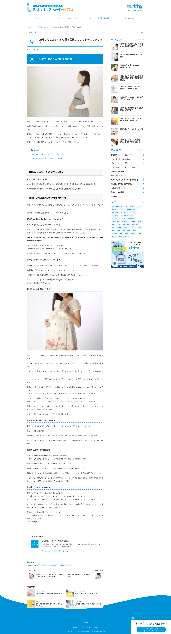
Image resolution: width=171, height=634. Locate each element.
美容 (126, 233)
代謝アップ (125, 221)
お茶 (126, 206)
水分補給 (114, 233)
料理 (134, 230)
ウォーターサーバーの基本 (120, 159)
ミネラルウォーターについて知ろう (123, 167)
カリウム (114, 209)
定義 (140, 227)
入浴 (118, 224)
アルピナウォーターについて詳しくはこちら (56, 551)
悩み (118, 230)
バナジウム (115, 215)
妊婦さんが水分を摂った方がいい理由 (45, 154)
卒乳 (113, 227)
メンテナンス (115, 218)
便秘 (139, 221)
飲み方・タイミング (66, 565)
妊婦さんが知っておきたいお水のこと (124, 180)
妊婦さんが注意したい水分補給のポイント (47, 158)
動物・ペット (135, 224)
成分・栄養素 (126, 230)
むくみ (139, 206)
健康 (30, 565)
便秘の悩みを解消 (117, 172)
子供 (125, 227)
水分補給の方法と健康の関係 (121, 184)
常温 (113, 230)
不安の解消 (131, 218)
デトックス (124, 212)
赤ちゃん (54, 565)
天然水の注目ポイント (119, 176)
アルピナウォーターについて (121, 155)
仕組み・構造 (115, 221)
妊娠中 (37, 565)
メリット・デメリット (127, 215)
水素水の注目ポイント (119, 188)
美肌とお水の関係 (117, 192)
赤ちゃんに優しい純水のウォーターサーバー (151, 629)
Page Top (85, 622)
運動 (140, 233)
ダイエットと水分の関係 (119, 163)
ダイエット (115, 212)
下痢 (123, 218)
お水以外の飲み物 (117, 206)
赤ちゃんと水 (32, 32)
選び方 (114, 236)
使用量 (133, 221)
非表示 (36, 150)
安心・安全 (46, 565)
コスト (122, 209)
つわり (132, 206)
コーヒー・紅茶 (131, 209)
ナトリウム (133, 212)
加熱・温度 (126, 224)
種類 (121, 233)
